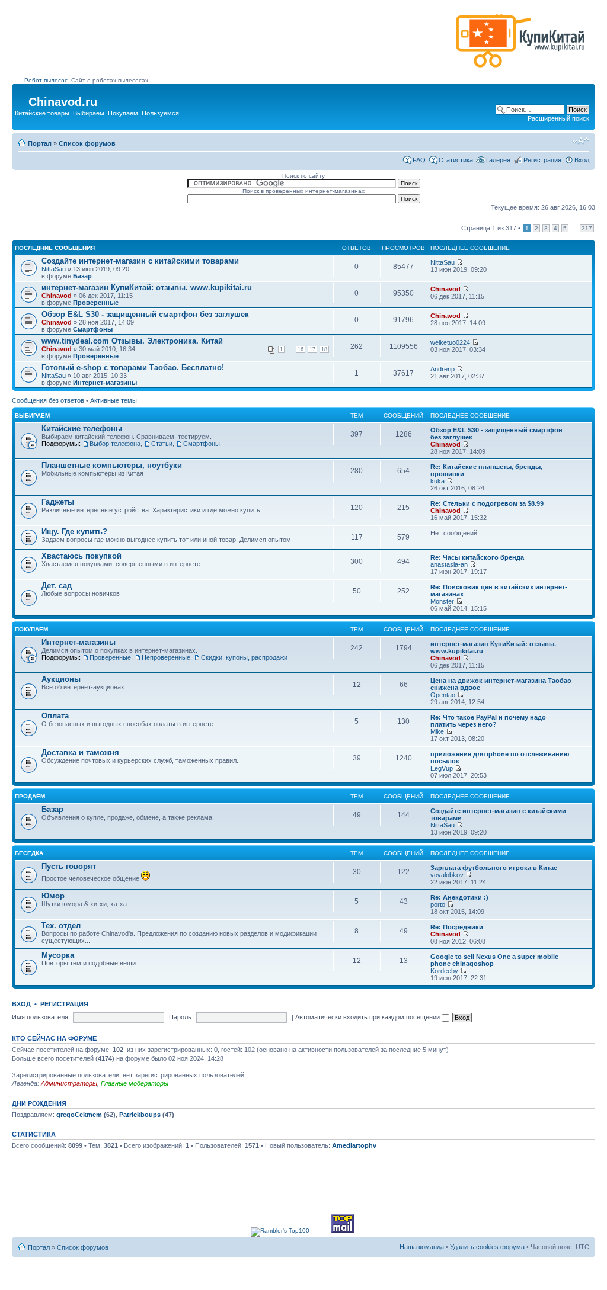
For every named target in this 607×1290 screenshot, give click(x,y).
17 (312, 349)
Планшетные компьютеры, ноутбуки (111, 465)
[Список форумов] (21, 98)
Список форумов (87, 143)
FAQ (419, 159)
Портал (40, 143)
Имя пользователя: (41, 1017)
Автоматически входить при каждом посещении (368, 1017)
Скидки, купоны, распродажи (244, 657)
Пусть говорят (68, 866)
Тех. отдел (61, 925)
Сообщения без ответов (48, 400)
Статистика (456, 159)
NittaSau (53, 268)
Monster (442, 601)
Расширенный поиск (558, 118)
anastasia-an (449, 564)
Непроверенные (166, 657)
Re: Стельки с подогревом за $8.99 (487, 503)
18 (324, 349)
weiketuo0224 (450, 342)
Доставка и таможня (80, 752)
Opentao (442, 694)
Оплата (55, 715)
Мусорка (57, 955)
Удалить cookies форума (487, 1246)
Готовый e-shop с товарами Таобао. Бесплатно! (132, 367)
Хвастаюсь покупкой (81, 555)
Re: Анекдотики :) (459, 897)
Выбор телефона (115, 443)
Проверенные (96, 302)
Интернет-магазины (105, 382)
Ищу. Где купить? (74, 531)
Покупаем (31, 629)
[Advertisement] (237, 45)
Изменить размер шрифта (580, 141)
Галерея (498, 159)
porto (437, 904)
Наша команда (422, 1246)
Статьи (161, 443)
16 (301, 349)
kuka (437, 480)
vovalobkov (447, 874)
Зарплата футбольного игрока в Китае (493, 867)
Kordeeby (444, 970)
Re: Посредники (456, 926)
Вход (581, 159)
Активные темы (113, 400)
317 (587, 228)
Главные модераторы (134, 1083)
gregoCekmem (79, 1114)
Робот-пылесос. (46, 80)
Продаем (30, 796)
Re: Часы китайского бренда (477, 557)
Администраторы (69, 1083)
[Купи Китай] (520, 70)
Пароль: (181, 1017)
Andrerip (442, 369)
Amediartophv (354, 1145)
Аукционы (61, 679)
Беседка (29, 853)
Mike (437, 731)
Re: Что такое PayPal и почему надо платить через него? (488, 721)
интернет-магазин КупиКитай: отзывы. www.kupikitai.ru (146, 287)
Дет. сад (56, 585)
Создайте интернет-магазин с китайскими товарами (140, 260)
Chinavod (56, 295)
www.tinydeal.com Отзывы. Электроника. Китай (132, 340)
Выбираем (32, 415)
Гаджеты (57, 502)
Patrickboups (140, 1114)
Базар (82, 276)
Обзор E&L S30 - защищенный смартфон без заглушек (145, 314)
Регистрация (542, 159)
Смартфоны (93, 329)
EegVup (441, 768)
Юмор (53, 895)
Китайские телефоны (81, 428)
